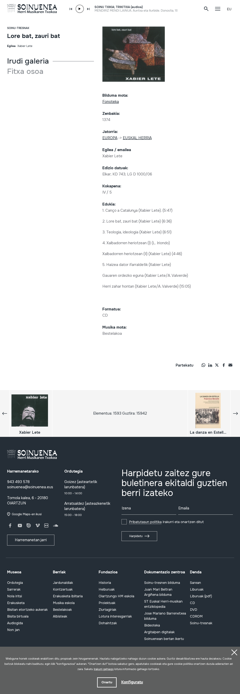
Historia (105, 583)
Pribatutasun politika (145, 522)
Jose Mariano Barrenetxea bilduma (165, 616)
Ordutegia (15, 583)
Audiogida (15, 623)
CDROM (196, 616)
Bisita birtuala (17, 616)
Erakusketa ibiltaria (68, 596)
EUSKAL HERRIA (137, 138)
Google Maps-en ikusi (27, 514)
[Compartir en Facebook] (223, 364)
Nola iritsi (14, 596)
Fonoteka (110, 101)
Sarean (195, 583)
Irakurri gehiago (104, 669)
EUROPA (109, 138)
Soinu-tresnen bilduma (162, 583)
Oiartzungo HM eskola (116, 596)
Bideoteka (152, 625)
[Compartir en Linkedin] (210, 364)
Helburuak (107, 589)
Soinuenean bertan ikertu (164, 639)
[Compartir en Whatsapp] (203, 364)
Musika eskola (64, 603)
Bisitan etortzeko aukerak (27, 610)
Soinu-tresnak (18, 28)
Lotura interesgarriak (115, 616)
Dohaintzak (108, 623)
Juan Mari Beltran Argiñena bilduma (158, 592)
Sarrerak (13, 589)
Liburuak (196, 589)
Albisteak (60, 616)
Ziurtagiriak (107, 610)
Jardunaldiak (63, 583)
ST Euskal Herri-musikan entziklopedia (163, 604)
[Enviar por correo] (230, 364)
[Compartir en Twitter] (216, 364)
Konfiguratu (132, 682)
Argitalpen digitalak (159, 632)
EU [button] (229, 9)
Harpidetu (136, 536)
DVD (193, 610)
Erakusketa (16, 603)
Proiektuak (107, 603)
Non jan (13, 630)
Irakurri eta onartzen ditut (166, 522)
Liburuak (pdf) (201, 596)
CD (192, 603)
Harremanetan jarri (31, 540)
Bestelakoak (62, 610)
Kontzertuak (63, 589)
